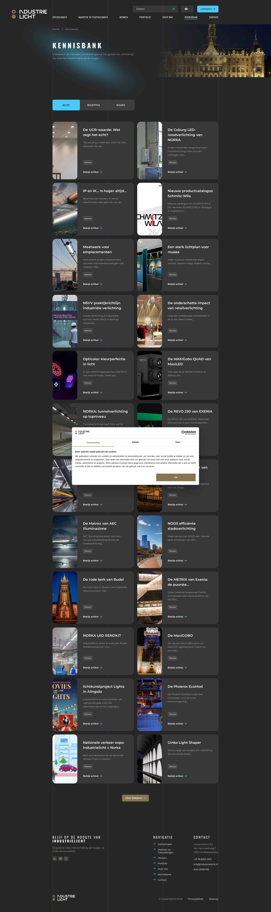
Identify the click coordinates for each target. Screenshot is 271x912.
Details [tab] (135, 442)
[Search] (173, 9)
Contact (213, 17)
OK (176, 477)
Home (56, 29)
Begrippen (93, 105)
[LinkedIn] (55, 858)
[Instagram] (66, 858)
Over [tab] (177, 442)
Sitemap (213, 899)
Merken (124, 17)
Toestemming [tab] (93, 442)
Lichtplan (206, 9)
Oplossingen (60, 17)
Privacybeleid (195, 899)
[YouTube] (60, 858)
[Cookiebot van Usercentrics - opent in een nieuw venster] (183, 432)
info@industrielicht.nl (206, 864)
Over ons (168, 17)
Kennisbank (191, 17)
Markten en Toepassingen (93, 17)
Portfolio (145, 17)
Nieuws (121, 105)
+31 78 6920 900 (203, 859)
